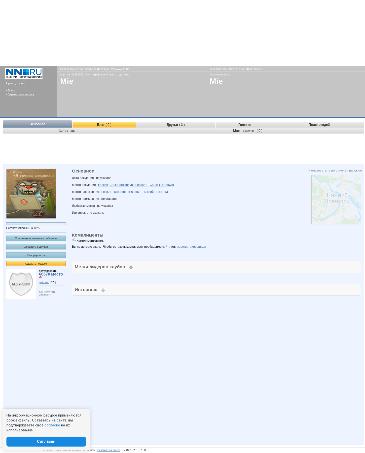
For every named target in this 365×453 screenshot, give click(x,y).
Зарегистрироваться (21, 94)
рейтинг (44, 282)
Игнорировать (36, 255)
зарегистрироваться (191, 246)
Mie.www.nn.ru (120, 68)
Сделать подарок (36, 263)
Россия (103, 185)
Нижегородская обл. (127, 192)
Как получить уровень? (47, 293)
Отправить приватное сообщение (36, 238)
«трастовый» (253, 68)
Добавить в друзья (36, 246)
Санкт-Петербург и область (129, 185)
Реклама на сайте (108, 450)
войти (166, 246)
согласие (52, 425)
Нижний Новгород (155, 192)
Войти (11, 90)
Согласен (46, 441)
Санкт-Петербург (162, 185)
